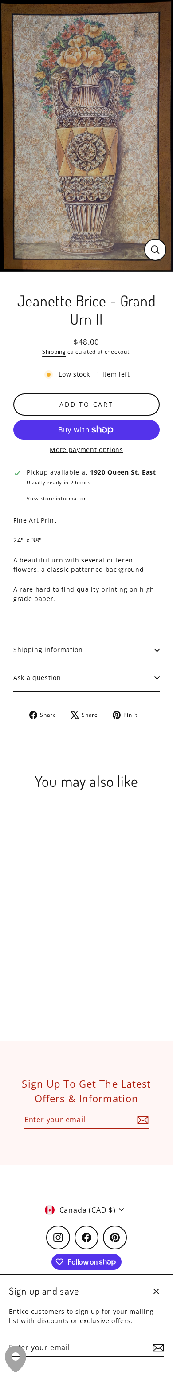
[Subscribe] (157, 1348)
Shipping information (48, 649)
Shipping (54, 351)
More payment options (86, 449)
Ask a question (37, 677)
